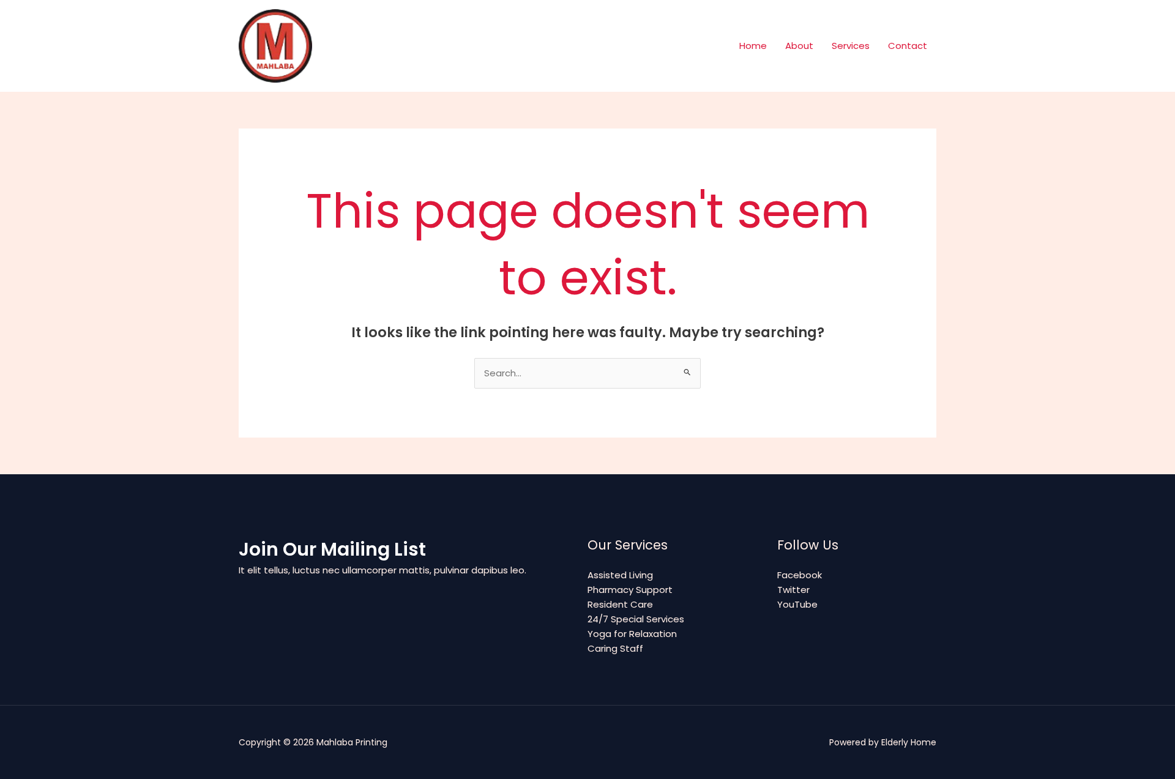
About (799, 45)
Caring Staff (615, 648)
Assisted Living (620, 574)
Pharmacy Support (630, 589)
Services (851, 45)
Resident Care (620, 604)
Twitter (793, 589)
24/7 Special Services (636, 619)
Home (753, 45)
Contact (907, 45)
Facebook (799, 574)
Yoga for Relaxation (632, 633)
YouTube (797, 604)
